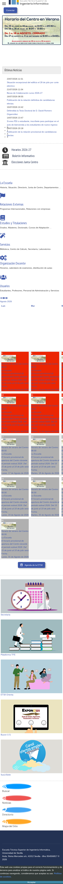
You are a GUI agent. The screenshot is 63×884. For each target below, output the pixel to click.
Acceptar (31, 882)
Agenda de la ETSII (33, 565)
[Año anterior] (1, 298)
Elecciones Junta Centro (25, 162)
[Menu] (4, 3)
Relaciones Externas (11, 204)
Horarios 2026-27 (21, 150)
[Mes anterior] (3, 298)
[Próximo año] (5, 298)
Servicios (5, 244)
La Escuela (6, 183)
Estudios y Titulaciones (13, 223)
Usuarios (5, 286)
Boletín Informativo (23, 156)
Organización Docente (13, 263)
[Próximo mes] (7, 298)
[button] (34, 127)
